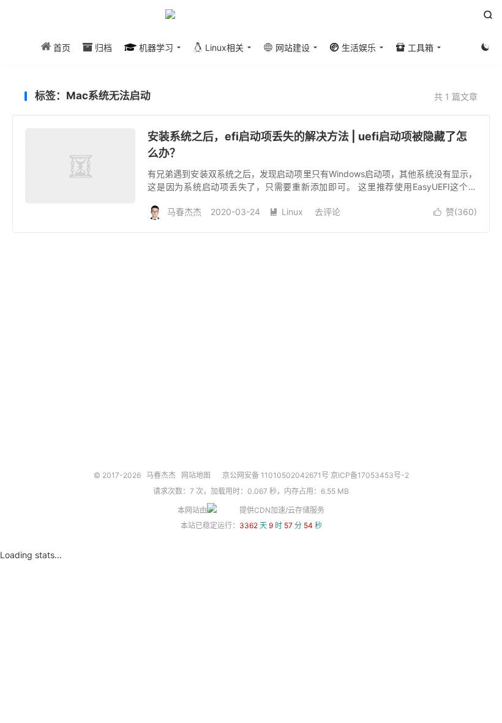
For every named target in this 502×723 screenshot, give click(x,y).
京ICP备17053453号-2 (370, 475)
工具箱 (419, 47)
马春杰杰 (251, 19)
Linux (286, 211)
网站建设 (291, 47)
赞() (455, 211)
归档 (102, 47)
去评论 (327, 211)
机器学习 (155, 47)
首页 (60, 47)
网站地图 (196, 475)
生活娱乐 (357, 47)
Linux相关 (223, 47)
